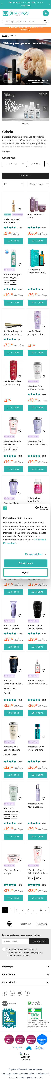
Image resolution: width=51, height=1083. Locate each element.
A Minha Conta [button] (9, 982)
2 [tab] (24, 83)
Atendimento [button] (8, 974)
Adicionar (14, 240)
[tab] (25, 966)
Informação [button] (7, 967)
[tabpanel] (25, 62)
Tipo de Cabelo (14, 163)
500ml (14, 449)
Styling (35, 163)
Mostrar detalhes (33, 554)
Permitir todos (25, 563)
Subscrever (39, 941)
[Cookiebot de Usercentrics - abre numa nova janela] (36, 508)
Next (49, 4)
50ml (6, 282)
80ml (6, 688)
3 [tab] (27, 83)
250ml (7, 449)
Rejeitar (25, 572)
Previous (2, 4)
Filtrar (24, 175)
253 (40, 910)
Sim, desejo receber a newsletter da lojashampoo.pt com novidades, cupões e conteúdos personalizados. (24, 952)
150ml (13, 282)
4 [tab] (29, 83)
